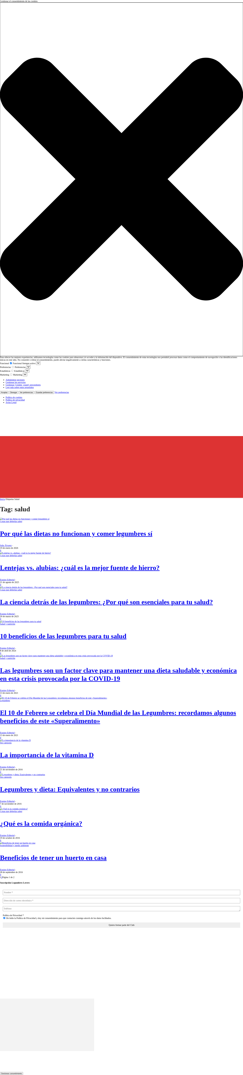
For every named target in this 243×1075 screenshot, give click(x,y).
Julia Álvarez (6, 545)
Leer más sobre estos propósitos (20, 387)
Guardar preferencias (44, 392)
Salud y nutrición (7, 624)
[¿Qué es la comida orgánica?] (14, 809)
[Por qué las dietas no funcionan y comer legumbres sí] (24, 519)
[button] (121, 179)
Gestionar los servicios (16, 382)
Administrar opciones (15, 380)
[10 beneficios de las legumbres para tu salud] (20, 621)
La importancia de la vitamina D (47, 755)
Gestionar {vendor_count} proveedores (23, 385)
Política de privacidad (15, 400)
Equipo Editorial (7, 580)
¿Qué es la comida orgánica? (41, 823)
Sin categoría (6, 743)
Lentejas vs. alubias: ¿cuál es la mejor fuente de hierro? (80, 567)
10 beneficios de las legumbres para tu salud (63, 636)
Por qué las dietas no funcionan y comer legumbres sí (76, 533)
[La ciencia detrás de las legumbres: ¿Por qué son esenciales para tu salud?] (33, 587)
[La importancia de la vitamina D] (15, 740)
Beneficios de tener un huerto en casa (53, 857)
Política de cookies (14, 397)
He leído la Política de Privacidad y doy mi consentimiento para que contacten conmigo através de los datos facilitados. (58, 918)
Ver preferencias (26, 392)
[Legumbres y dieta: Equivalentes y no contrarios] (22, 774)
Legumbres (5, 700)
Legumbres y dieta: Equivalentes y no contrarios (70, 789)
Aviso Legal (11, 402)
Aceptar (4, 392)
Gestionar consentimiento (11, 1073)
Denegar (13, 392)
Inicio (2, 499)
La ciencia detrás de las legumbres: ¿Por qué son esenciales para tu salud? (106, 602)
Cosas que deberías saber (11, 521)
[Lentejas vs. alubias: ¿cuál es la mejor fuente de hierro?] (25, 553)
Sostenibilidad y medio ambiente (14, 845)
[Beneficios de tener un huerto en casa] (17, 843)
